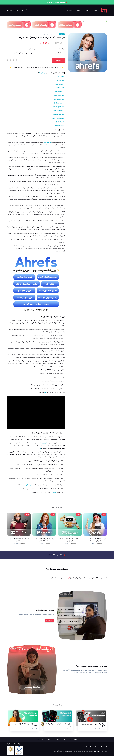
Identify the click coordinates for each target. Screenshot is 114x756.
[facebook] (16, 60)
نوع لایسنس (32, 48)
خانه (95, 10)
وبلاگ (78, 10)
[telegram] (10, 60)
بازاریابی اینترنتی (44, 34)
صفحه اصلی (54, 34)
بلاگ (64, 739)
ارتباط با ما (49, 620)
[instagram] (106, 746)
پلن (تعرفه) (62, 48)
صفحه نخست (73, 739)
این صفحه (67, 578)
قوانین (57, 739)
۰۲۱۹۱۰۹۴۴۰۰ (86, 746)
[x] (95, 746)
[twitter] (13, 60)
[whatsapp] (7, 60)
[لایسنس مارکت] (104, 10)
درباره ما (71, 10)
